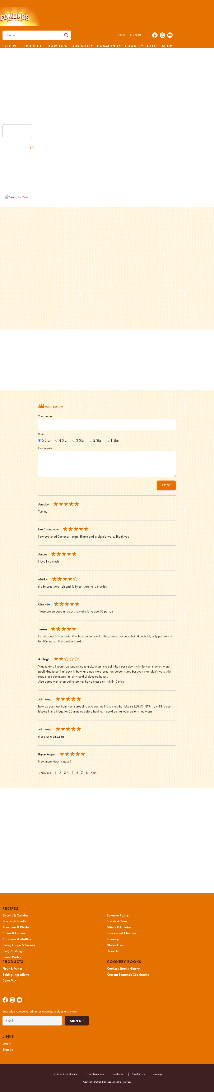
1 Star (114, 440)
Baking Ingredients (16, 975)
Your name (45, 416)
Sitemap (157, 1074)
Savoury (113, 939)
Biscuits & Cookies (15, 915)
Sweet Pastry (12, 957)
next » (94, 773)
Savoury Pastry (118, 915)
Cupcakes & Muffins (17, 939)
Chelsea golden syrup (28, 274)
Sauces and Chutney (121, 933)
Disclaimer (118, 1074)
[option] (44, 440)
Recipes (12, 46)
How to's (58, 46)
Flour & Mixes (12, 968)
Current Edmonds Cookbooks (128, 975)
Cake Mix (9, 980)
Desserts (112, 951)
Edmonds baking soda (26, 282)
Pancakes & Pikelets (17, 927)
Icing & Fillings (13, 951)
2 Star (97, 440)
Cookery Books (141, 46)
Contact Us (138, 1074)
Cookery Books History (123, 968)
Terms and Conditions (64, 1074)
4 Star (63, 440)
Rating (42, 434)
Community (109, 46)
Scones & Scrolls (14, 921)
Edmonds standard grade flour (33, 234)
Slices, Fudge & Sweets (19, 945)
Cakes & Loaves (14, 933)
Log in (121, 34)
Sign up (136, 34)
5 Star (46, 440)
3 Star (80, 440)
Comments (45, 448)
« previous (44, 773)
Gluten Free (115, 945)
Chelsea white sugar (26, 242)
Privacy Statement (94, 1074)
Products (34, 46)
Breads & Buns (117, 921)
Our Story (82, 46)
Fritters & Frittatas (119, 927)
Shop (167, 46)
